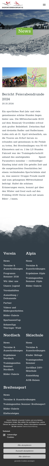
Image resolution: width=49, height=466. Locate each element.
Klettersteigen (11, 413)
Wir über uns (10, 281)
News (6, 260)
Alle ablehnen (24, 456)
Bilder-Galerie (11, 315)
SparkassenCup (12, 320)
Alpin (31, 253)
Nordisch (11, 335)
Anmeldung (32, 375)
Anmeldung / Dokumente (10, 297)
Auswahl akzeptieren (24, 451)
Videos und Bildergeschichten (13, 309)
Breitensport (14, 387)
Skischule (34, 335)
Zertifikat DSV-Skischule (34, 369)
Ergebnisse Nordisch (9, 357)
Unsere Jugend (11, 285)
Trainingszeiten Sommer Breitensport (24, 404)
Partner (7, 302)
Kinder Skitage (34, 355)
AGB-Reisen (33, 380)
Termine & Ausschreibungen (13, 267)
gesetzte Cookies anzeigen (24, 461)
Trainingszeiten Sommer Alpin (34, 280)
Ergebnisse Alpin (35, 273)
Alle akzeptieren (24, 445)
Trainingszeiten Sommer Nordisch (11, 366)
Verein (9, 253)
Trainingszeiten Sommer (34, 361)
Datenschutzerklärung (30, 426)
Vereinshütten (11, 290)
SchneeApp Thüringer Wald (12, 326)
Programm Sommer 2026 (11, 275)
